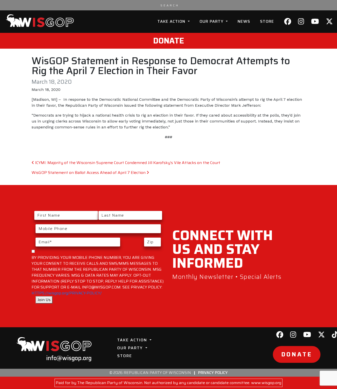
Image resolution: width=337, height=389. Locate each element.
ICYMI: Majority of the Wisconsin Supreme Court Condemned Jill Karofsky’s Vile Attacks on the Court (127, 163)
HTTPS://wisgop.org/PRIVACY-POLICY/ (67, 293)
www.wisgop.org (266, 383)
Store (267, 21)
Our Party (212, 21)
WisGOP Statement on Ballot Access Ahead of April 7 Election (89, 172)
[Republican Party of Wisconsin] (40, 20)
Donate (168, 41)
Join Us (44, 300)
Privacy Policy (213, 372)
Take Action (172, 21)
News (244, 21)
